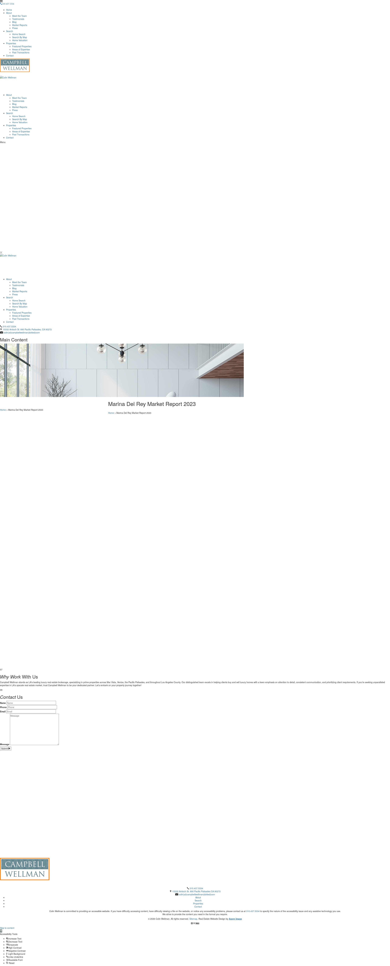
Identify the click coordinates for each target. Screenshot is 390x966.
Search (9, 31)
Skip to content (7, 927)
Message (4, 744)
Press (15, 28)
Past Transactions (20, 52)
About (9, 12)
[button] (1, 930)
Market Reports (19, 25)
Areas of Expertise (21, 49)
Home (9, 9)
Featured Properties (22, 46)
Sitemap (193, 918)
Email (3, 711)
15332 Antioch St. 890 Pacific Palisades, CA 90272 (27, 329)
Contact (10, 55)
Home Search (18, 34)
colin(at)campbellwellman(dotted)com (22, 332)
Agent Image (235, 918)
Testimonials (18, 18)
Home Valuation (19, 40)
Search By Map (19, 37)
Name (3, 702)
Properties (11, 43)
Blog (14, 21)
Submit (5, 748)
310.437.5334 (9, 326)
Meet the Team (19, 15)
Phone (3, 707)
